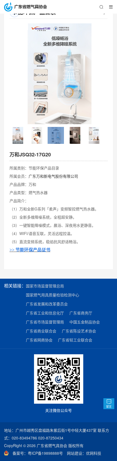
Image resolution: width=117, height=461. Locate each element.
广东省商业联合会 (41, 331)
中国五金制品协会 (84, 322)
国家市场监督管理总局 (45, 286)
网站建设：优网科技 (84, 453)
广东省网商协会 (39, 340)
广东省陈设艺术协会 (79, 331)
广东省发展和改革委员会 (47, 304)
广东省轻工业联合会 (75, 340)
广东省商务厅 (80, 313)
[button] (16, 73)
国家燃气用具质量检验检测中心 (52, 295)
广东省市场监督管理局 (45, 322)
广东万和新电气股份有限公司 (53, 176)
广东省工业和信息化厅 (45, 313)
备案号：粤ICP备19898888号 (40, 453)
